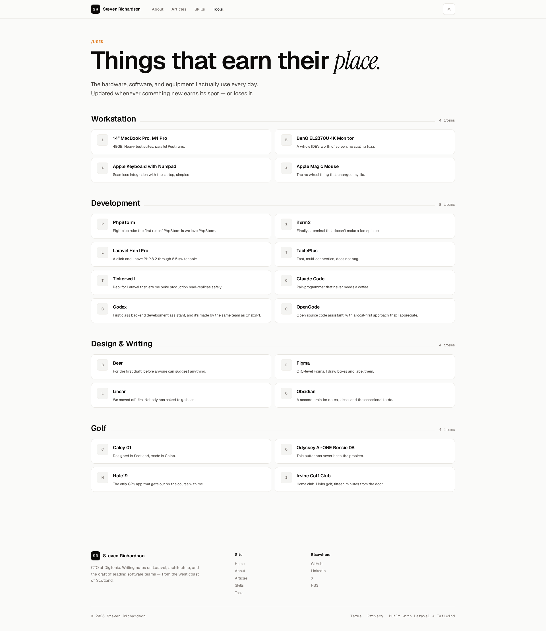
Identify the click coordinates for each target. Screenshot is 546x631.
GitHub (316, 563)
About (158, 9)
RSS (314, 585)
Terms (356, 616)
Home (240, 563)
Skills (200, 9)
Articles (179, 9)
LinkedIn (318, 570)
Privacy (375, 616)
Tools (218, 9)
